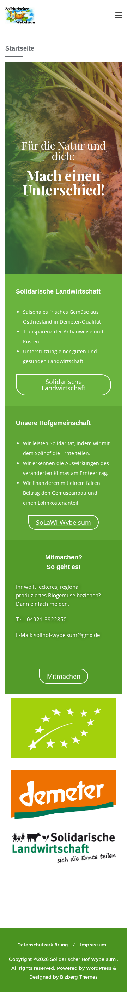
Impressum (93, 944)
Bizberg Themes (79, 977)
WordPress (98, 968)
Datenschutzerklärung (42, 944)
